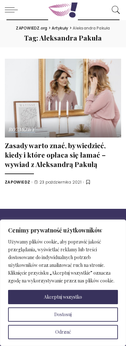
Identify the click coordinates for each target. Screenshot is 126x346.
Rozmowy (22, 130)
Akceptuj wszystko (63, 297)
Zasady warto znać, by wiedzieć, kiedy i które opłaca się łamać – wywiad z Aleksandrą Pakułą (55, 154)
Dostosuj (63, 314)
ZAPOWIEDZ (17, 182)
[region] (63, 283)
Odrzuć (63, 332)
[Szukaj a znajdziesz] (114, 9)
